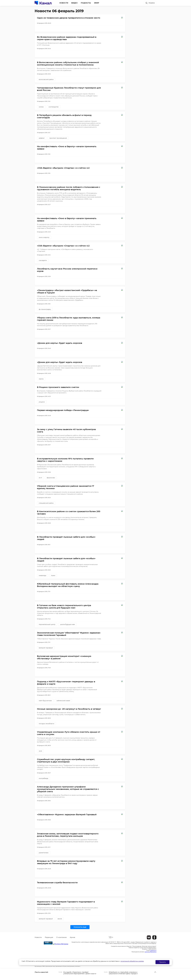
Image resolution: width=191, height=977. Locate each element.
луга (40, 751)
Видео (74, 3)
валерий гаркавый (46, 648)
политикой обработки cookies (132, 961)
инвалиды (42, 575)
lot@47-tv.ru (153, 950)
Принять (162, 962)
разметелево (43, 853)
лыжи (53, 575)
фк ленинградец (45, 309)
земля (59, 919)
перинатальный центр (47, 624)
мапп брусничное (45, 700)
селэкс (41, 107)
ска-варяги (43, 260)
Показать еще (80, 927)
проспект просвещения (58, 138)
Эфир (96, 3)
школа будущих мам (67, 624)
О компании (61, 937)
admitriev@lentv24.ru (150, 951)
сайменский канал (63, 700)
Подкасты (86, 3)
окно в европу (44, 237)
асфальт (42, 138)
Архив (72, 937)
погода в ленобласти (46, 724)
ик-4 (40, 478)
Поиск (152, 3)
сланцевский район (46, 503)
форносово (51, 478)
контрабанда (43, 778)
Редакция (49, 937)
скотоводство (54, 107)
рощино (42, 402)
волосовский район (46, 79)
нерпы (41, 379)
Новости (63, 3)
